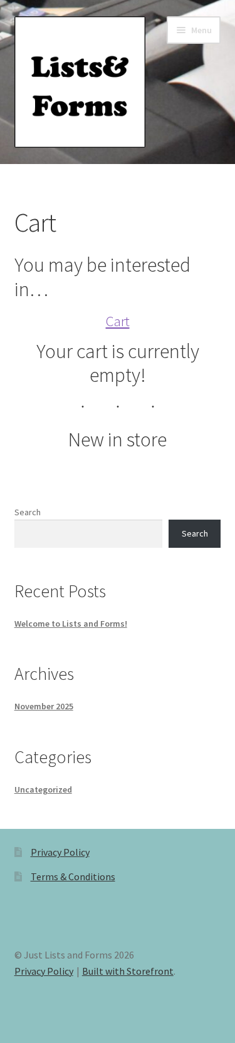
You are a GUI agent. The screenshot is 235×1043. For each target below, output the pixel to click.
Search (27, 512)
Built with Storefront (128, 971)
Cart (118, 321)
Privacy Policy (60, 852)
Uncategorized (43, 789)
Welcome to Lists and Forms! (70, 623)
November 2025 (43, 706)
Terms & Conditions (73, 876)
